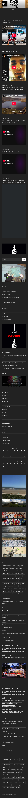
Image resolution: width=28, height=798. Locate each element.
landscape (15, 581)
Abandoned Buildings (7, 426)
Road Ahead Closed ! (7, 709)
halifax (4, 578)
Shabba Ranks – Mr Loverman (11, 151)
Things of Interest (6, 440)
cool (17, 568)
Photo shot (4, 630)
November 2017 (6, 406)
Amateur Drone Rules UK (9, 302)
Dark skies (4, 624)
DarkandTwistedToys (8, 570)
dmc (8, 573)
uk (22, 591)
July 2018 (4, 395)
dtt (8, 575)
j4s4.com (9, 581)
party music (9, 588)
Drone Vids (4, 300)
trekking (18, 591)
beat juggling (16, 565)
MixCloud (4, 313)
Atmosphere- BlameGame (10, 52)
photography (22, 588)
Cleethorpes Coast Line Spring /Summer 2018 (12, 360)
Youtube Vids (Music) (7, 319)
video (4, 593)
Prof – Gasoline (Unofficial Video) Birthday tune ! (13, 368)
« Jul (7, 469)
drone (12, 573)
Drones (3, 429)
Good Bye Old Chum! (7, 627)
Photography (5, 437)
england (13, 575)
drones (4, 575)
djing (4, 573)
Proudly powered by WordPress (9, 794)
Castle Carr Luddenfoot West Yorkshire (11, 297)
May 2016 (4, 418)
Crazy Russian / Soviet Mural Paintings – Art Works (13, 362)
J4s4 (4, 581)
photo (15, 588)
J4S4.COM (13, 3)
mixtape (5, 586)
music (20, 586)
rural (13, 591)
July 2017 (4, 412)
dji (17, 570)
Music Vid (4, 435)
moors (15, 586)
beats (22, 565)
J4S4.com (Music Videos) (8, 311)
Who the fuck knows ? (7, 443)
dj (14, 570)
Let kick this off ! (6, 637)
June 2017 (4, 415)
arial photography (7, 565)
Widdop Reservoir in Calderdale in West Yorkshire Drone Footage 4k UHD (12, 89)
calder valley (5, 568)
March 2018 (5, 401)
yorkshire (18, 593)
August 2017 (5, 409)
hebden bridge (10, 578)
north (4, 588)
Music (3, 432)
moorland (10, 586)
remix (9, 591)
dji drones (22, 570)
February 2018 (5, 404)
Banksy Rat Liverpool (7, 294)
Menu (14, 9)
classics (12, 568)
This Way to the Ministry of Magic (9, 365)
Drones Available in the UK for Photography (14, 305)
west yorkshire (10, 593)
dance (20, 568)
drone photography (19, 573)
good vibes (19, 575)
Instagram (4, 308)
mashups (18, 583)
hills (21, 578)
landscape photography (8, 583)
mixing (23, 583)
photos (4, 591)
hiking (17, 578)
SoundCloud (5, 316)
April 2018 (4, 398)
